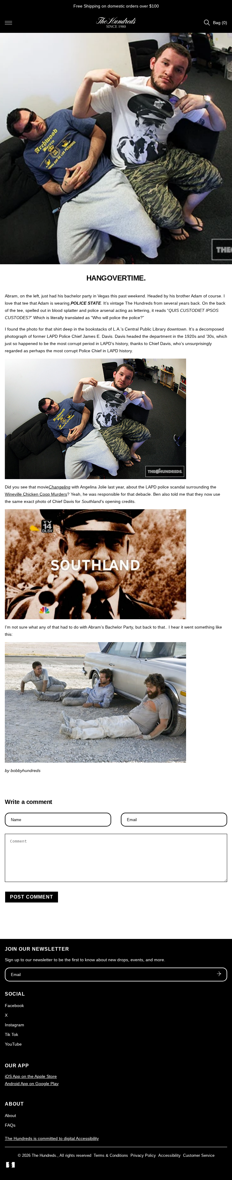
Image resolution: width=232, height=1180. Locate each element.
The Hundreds (44, 1155)
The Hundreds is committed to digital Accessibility (52, 1138)
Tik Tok (11, 1034)
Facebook (14, 1005)
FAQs (10, 1125)
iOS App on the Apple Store (31, 1076)
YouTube (13, 1044)
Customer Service (198, 1155)
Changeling (59, 487)
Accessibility (169, 1155)
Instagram (14, 1024)
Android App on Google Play (32, 1083)
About (10, 1115)
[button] (8, 22)
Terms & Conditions (111, 1155)
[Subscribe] (219, 974)
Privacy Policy (143, 1155)
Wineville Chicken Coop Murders (36, 494)
